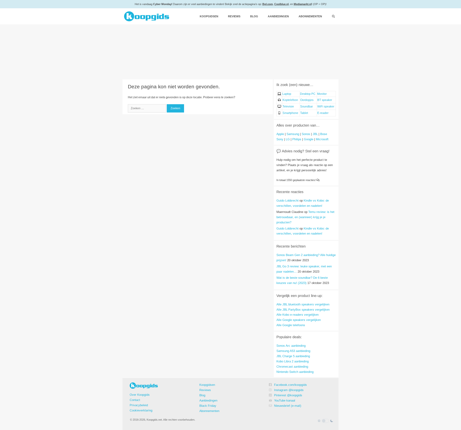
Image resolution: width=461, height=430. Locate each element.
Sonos (306, 134)
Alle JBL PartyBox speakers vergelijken (303, 309)
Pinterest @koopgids (288, 395)
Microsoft (322, 139)
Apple (280, 134)
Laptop (286, 93)
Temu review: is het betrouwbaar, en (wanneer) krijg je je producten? (305, 217)
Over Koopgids (140, 394)
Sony (279, 139)
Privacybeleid (139, 405)
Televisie (288, 106)
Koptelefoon (290, 100)
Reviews (234, 16)
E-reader (322, 112)
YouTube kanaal (284, 400)
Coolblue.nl (281, 4)
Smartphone (290, 112)
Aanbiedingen (278, 16)
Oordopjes (307, 100)
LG (288, 139)
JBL (315, 134)
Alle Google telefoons (290, 325)
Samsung (293, 134)
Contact (135, 400)
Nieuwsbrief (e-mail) (287, 405)
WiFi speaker (325, 106)
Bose (323, 134)
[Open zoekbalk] (333, 16)
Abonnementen (310, 16)
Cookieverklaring (141, 410)
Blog (254, 16)
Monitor (322, 93)
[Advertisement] (230, 51)
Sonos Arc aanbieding (291, 345)
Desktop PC (307, 93)
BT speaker (324, 100)
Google (308, 139)
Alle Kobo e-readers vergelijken (297, 314)
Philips (296, 139)
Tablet (304, 112)
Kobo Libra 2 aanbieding (292, 361)
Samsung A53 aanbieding (293, 351)
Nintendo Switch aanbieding (295, 372)
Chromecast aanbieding (292, 366)
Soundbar (306, 106)
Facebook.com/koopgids (290, 385)
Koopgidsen (209, 16)
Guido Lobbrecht (287, 200)
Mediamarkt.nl (303, 4)
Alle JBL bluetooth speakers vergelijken (302, 304)
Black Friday (207, 405)
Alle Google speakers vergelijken (298, 320)
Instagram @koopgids (289, 390)
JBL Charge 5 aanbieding (293, 356)
